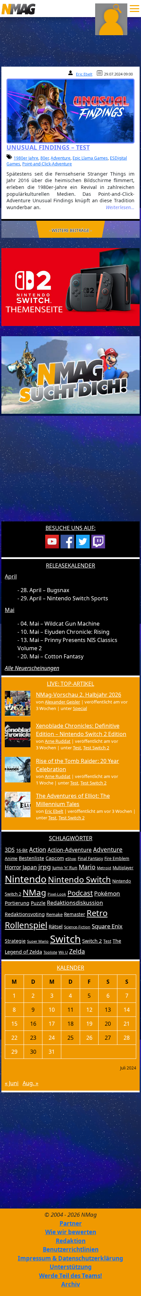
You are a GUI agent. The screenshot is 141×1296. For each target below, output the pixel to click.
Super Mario (38, 941)
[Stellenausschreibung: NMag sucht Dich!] (70, 374)
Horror (13, 867)
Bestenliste (31, 858)
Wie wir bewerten (70, 1232)
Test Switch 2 (96, 748)
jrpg (44, 866)
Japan (30, 867)
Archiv (70, 1284)
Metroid (104, 867)
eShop (70, 858)
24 (52, 1037)
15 (14, 1023)
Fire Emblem (116, 858)
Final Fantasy (90, 858)
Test (77, 748)
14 (127, 1009)
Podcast (80, 893)
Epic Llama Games (90, 158)
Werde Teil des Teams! (70, 1276)
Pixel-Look (57, 894)
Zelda (77, 951)
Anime (11, 858)
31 (52, 1051)
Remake (54, 914)
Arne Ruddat (57, 741)
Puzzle (38, 903)
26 (89, 1037)
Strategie (15, 941)
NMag (34, 892)
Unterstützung (71, 1267)
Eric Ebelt (84, 74)
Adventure (60, 158)
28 (127, 1037)
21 (127, 1023)
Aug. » (30, 1083)
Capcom (55, 858)
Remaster (74, 914)
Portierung (17, 903)
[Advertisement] (70, 472)
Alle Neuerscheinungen (32, 668)
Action (37, 850)
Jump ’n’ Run (64, 868)
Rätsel (56, 926)
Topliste (50, 952)
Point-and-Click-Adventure (47, 164)
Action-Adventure (70, 850)
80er (44, 158)
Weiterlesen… (120, 207)
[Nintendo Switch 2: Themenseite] (70, 286)
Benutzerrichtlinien (71, 1249)
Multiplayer (123, 867)
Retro (97, 913)
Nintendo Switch (79, 879)
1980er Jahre (26, 158)
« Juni (11, 1083)
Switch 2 (92, 940)
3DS (10, 850)
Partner (71, 1223)
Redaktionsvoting (25, 914)
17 (52, 1023)
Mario (87, 867)
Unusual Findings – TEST (48, 147)
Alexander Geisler (62, 702)
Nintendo (26, 878)
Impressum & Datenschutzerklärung (70, 1258)
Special (80, 708)
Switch (65, 939)
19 (89, 1023)
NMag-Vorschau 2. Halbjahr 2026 (78, 694)
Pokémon (107, 893)
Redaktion (71, 1241)
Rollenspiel (26, 925)
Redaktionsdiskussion (75, 902)
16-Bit (22, 850)
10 (52, 1009)
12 (89, 1009)
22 (14, 1037)
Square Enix (107, 926)
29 (14, 1051)
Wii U (63, 952)
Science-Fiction (77, 926)
